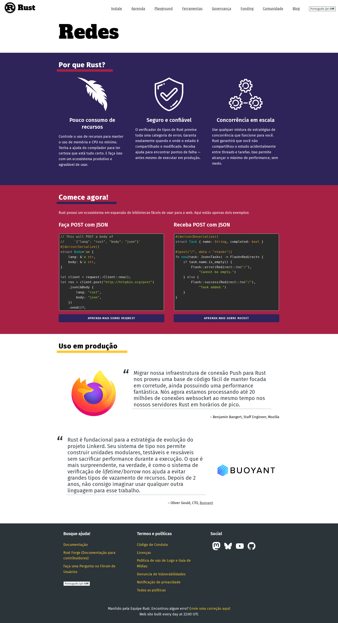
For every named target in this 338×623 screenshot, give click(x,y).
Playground (164, 8)
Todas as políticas (151, 590)
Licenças (144, 553)
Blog (296, 8)
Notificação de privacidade (159, 582)
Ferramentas (192, 8)
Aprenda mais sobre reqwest (111, 318)
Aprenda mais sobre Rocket (226, 318)
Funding (247, 8)
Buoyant (206, 503)
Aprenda (138, 8)
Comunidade (273, 8)
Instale (116, 8)
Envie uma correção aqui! (209, 608)
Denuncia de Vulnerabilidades (161, 574)
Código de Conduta (152, 545)
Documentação (75, 545)
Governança (221, 8)
